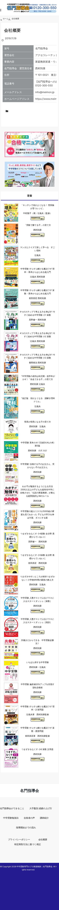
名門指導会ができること (12, 808)
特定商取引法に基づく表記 (27, 844)
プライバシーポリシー (19, 839)
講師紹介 (44, 817)
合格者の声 (29, 817)
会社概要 (42, 839)
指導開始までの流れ (26, 827)
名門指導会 (29, 790)
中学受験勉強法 (11, 817)
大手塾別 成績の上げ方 (40, 808)
